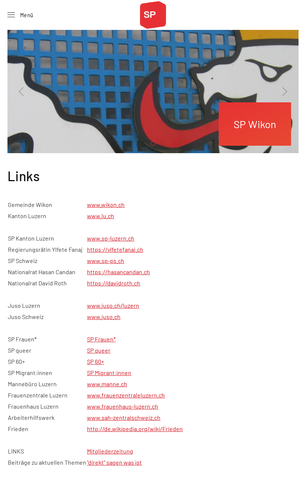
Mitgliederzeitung (110, 451)
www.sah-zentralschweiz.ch (123, 417)
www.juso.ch (104, 316)
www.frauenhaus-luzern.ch (122, 406)
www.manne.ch (107, 383)
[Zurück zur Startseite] (153, 15)
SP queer (98, 350)
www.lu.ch (100, 215)
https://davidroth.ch (113, 283)
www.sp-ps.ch (105, 260)
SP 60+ (95, 361)
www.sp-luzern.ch (110, 238)
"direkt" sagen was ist (114, 462)
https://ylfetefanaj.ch (115, 249)
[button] (20, 15)
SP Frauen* (101, 339)
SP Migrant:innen (109, 372)
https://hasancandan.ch (118, 271)
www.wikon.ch (106, 204)
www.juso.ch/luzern (113, 305)
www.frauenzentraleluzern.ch (126, 395)
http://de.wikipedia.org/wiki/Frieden (135, 428)
